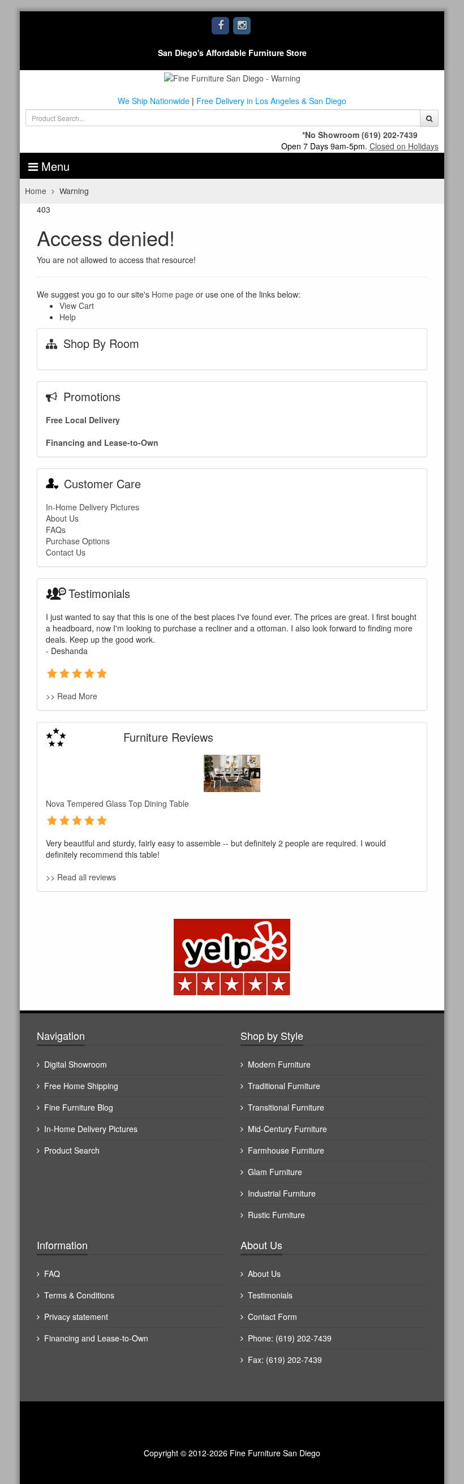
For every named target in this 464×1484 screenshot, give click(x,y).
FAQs (56, 529)
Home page (173, 294)
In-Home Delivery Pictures (92, 507)
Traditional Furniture (284, 1085)
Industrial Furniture (282, 1193)
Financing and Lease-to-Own (102, 442)
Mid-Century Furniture (287, 1128)
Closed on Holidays (404, 146)
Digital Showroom (75, 1064)
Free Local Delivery (83, 419)
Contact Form (272, 1316)
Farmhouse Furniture (286, 1150)
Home (35, 190)
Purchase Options (78, 541)
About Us (62, 518)
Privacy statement (76, 1316)
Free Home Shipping (81, 1085)
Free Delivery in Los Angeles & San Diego (271, 100)
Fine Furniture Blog (78, 1107)
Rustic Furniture (276, 1214)
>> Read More (71, 696)
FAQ (52, 1273)
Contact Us (65, 552)
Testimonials (270, 1295)
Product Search (72, 1150)
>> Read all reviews (81, 877)
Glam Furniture (275, 1171)
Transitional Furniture (286, 1107)
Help (67, 316)
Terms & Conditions (79, 1295)
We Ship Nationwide (154, 100)
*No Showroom (330, 134)
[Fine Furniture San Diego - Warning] (232, 77)
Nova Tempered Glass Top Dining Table (117, 803)
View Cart (76, 305)
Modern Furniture (279, 1064)
